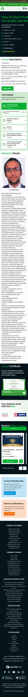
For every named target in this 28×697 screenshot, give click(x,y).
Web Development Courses (14, 542)
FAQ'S (22, 661)
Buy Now (11, 461)
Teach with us (14, 651)
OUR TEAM (12, 656)
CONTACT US (5, 658)
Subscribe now (10, 493)
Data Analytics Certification (14, 601)
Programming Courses (14, 529)
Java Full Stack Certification (14, 597)
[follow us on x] (9, 672)
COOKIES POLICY (16, 661)
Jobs (22, 4)
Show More (7, 88)
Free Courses (14, 647)
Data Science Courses (14, 567)
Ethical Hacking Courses (14, 571)
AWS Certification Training (14, 616)
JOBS (22, 656)
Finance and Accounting (14, 531)
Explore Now (10, 513)
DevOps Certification (14, 611)
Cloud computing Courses (14, 569)
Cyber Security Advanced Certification (14, 593)
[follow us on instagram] (23, 672)
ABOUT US (6, 656)
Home (4, 4)
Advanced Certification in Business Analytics (14, 590)
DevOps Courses (14, 559)
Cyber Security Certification (14, 622)
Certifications (14, 637)
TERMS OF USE (13, 658)
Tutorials (14, 641)
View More (14, 428)
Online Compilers (13, 4)
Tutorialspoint (7, 454)
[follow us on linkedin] (19, 672)
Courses (14, 635)
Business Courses (14, 536)
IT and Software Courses (14, 538)
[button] (2, 468)
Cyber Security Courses (14, 532)
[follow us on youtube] (14, 672)
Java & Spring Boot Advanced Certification (14, 582)
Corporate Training (14, 649)
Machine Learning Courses (14, 565)
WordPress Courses (14, 548)
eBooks (14, 639)
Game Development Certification (14, 613)
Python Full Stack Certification (14, 599)
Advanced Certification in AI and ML (14, 595)
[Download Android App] (7, 677)
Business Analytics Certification (13, 609)
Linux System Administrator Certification (14, 624)
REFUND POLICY (7, 661)
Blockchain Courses (14, 574)
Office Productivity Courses (14, 544)
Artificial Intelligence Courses (14, 561)
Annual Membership (14, 643)
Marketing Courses (14, 534)
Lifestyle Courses (14, 540)
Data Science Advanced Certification (14, 584)
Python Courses (14, 555)
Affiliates (14, 645)
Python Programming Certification (14, 618)
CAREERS (18, 656)
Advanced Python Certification (14, 592)
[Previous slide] (20, 468)
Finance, (19, 39)
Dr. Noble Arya (7, 36)
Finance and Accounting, (10, 39)
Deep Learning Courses (14, 563)
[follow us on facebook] (5, 672)
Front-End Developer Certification (14, 614)
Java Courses (14, 557)
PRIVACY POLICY (21, 658)
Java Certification (14, 620)
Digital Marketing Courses (14, 546)
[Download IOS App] (20, 677)
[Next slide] (25, 468)
